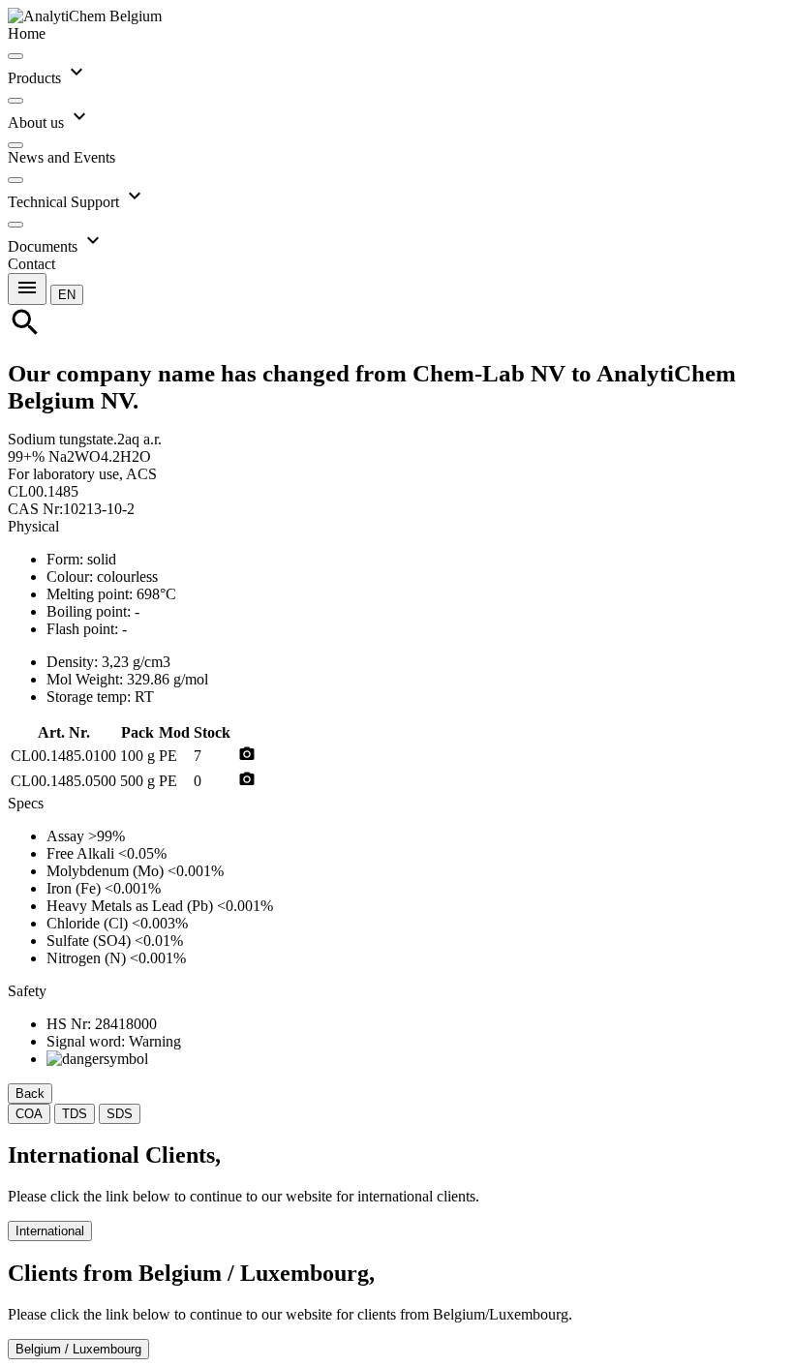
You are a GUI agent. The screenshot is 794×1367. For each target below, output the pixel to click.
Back (30, 1093)
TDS (74, 1114)
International (49, 1231)
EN (67, 295)
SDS (120, 1114)
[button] (66, 294)
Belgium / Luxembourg (78, 1349)
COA (29, 1114)
